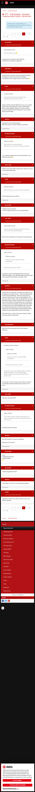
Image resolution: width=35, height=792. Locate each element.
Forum (12, 2)
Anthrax (7, 119)
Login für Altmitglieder (18, 594)
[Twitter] (6, 601)
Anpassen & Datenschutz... (10, 788)
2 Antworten (5, 128)
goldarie (7, 285)
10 (7, 36)
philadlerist (8, 68)
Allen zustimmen (17, 780)
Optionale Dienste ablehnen (17, 785)
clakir (6, 86)
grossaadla (8, 42)
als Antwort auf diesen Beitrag (12, 44)
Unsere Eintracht (12, 10)
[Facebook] (3, 601)
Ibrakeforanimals (10, 133)
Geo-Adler (8, 218)
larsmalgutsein (9, 324)
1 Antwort (4, 174)
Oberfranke (8, 165)
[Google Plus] (9, 601)
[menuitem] (17, 528)
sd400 (7, 492)
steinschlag (8, 451)
